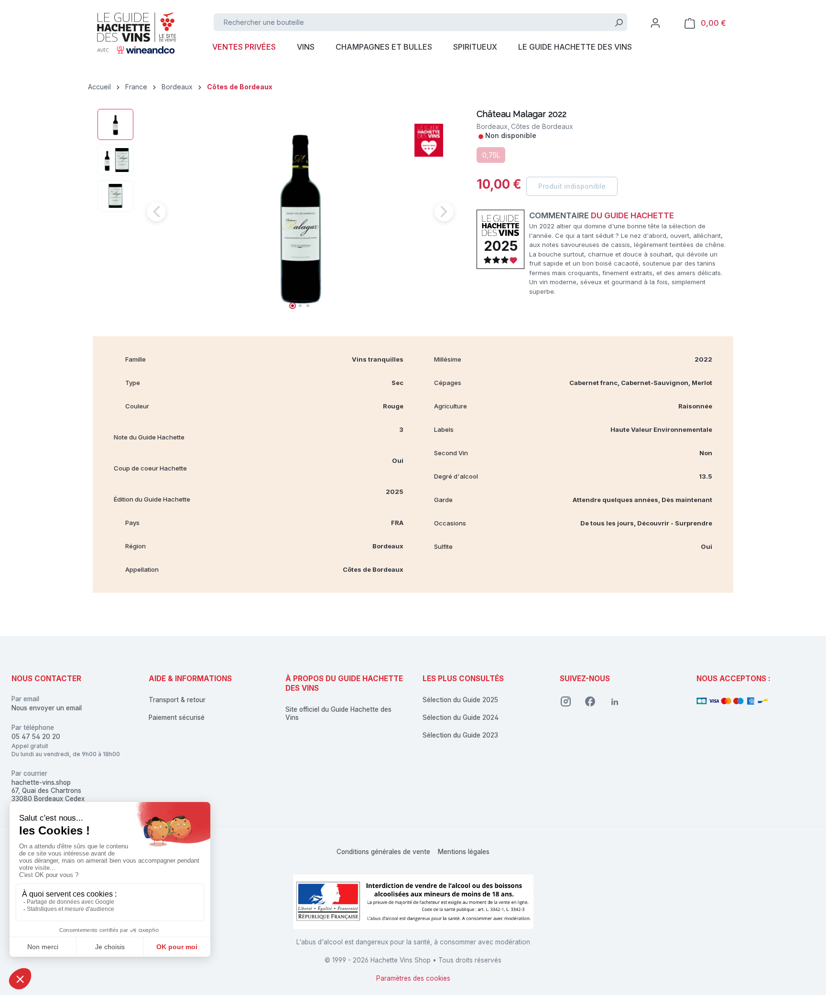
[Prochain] (444, 211)
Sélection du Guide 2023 (460, 735)
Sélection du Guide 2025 (460, 700)
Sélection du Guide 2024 (461, 717)
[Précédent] (156, 211)
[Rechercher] (618, 22)
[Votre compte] (655, 22)
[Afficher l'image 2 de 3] (300, 305)
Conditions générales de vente (383, 852)
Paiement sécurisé (177, 717)
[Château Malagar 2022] (300, 211)
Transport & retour (177, 700)
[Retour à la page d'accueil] (136, 32)
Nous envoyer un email (46, 708)
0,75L (491, 155)
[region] (277, 211)
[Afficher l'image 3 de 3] (307, 305)
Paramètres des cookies (413, 978)
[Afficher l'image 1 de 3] (292, 305)
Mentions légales (463, 852)
